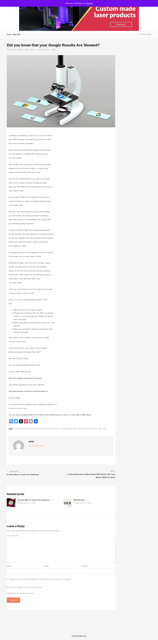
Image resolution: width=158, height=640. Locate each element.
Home (9, 34)
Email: (46, 566)
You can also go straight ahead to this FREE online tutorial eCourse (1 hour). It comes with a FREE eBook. (50, 415)
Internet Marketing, (29, 429)
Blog (14, 34)
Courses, (17, 429)
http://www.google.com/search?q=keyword (25, 378)
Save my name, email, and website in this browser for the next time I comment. (40, 579)
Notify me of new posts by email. (21, 593)
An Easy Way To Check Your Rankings (34, 500)
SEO (18, 34)
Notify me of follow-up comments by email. (25, 587)
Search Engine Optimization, (48, 429)
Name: (9, 566)
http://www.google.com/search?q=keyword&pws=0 (28, 391)
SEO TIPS (102, 429)
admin (31, 49)
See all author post (36, 446)
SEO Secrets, (78, 429)
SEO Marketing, (66, 429)
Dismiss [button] (90, 3)
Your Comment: (13, 536)
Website (84, 566)
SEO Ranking (79, 500)
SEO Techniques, (91, 429)
